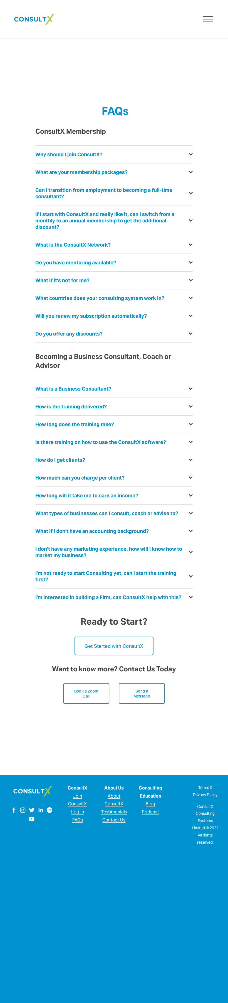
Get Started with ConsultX (114, 646)
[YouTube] (31, 819)
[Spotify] (49, 810)
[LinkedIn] (40, 810)
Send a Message (141, 694)
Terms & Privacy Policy (205, 791)
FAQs (77, 820)
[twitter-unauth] (31, 810)
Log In (77, 812)
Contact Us (113, 820)
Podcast (150, 812)
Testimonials (114, 812)
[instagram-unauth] (23, 810)
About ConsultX (114, 800)
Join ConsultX (77, 800)
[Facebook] (14, 810)
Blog (150, 804)
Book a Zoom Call (86, 694)
